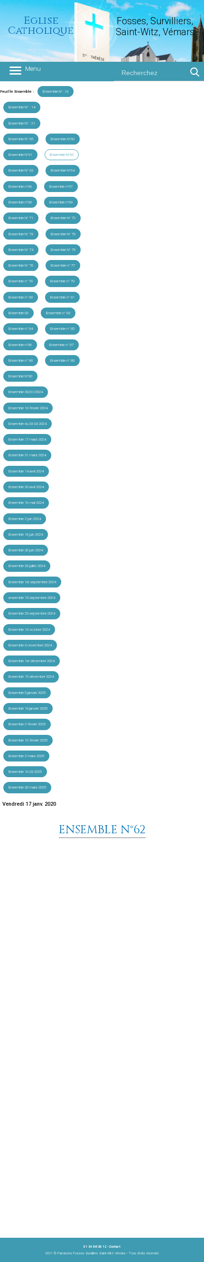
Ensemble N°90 (20, 376)
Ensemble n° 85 (62, 329)
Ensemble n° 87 (61, 345)
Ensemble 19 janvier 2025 (28, 708)
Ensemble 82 (18, 313)
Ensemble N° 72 (63, 218)
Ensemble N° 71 (21, 218)
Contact (115, 1246)
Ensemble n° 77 (63, 265)
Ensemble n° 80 (21, 297)
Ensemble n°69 (61, 202)
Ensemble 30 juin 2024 (26, 550)
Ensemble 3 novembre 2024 (30, 645)
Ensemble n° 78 (21, 281)
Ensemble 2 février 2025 (27, 724)
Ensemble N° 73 (21, 234)
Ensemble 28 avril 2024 (26, 487)
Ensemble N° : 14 (22, 107)
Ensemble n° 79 (62, 281)
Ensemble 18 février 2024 (28, 408)
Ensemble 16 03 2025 (25, 772)
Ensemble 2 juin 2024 (25, 519)
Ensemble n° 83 (58, 313)
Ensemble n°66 (20, 186)
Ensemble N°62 (62, 155)
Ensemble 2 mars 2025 (26, 756)
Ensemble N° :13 (55, 91)
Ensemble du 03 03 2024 (27, 424)
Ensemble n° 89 (62, 360)
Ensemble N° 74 (21, 250)
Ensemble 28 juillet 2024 (27, 566)
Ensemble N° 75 (63, 250)
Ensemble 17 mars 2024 (27, 439)
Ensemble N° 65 (21, 139)
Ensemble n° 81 (62, 297)
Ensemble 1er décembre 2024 (32, 661)
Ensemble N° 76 (21, 265)
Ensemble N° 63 (21, 170)
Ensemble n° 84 (21, 329)
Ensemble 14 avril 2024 (26, 471)
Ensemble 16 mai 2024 (26, 503)
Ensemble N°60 (62, 139)
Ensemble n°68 (20, 202)
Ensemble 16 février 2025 (28, 740)
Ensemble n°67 (61, 186)
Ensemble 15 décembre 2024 (31, 676)
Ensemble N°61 (20, 155)
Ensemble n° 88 (21, 360)
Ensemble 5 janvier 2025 (27, 693)
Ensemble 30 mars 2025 (27, 787)
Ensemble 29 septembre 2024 (32, 613)
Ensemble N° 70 (63, 234)
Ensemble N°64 (62, 170)
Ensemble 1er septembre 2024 (32, 582)
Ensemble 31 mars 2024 (27, 455)
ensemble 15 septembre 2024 (32, 598)
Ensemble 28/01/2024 (26, 392)
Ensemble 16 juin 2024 (26, 534)
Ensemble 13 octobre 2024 (29, 629)
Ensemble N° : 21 (22, 123)
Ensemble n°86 (20, 345)
